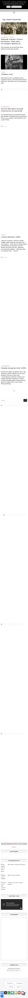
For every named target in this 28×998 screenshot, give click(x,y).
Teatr (11, 37)
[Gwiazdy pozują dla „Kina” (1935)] (14, 257)
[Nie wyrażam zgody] (26, 4)
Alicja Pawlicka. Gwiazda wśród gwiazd (16, 864)
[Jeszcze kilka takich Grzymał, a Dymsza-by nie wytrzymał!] (14, 89)
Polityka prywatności (16, 7)
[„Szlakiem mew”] (14, 55)
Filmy (3, 72)
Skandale (5, 37)
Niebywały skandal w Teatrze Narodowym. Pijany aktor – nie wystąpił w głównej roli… (12, 41)
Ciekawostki (5, 106)
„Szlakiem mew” (7, 74)
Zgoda (8, 7)
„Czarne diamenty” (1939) (10, 237)
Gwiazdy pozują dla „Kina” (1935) (13, 368)
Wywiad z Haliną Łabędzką (14, 875)
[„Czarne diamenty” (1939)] (14, 126)
